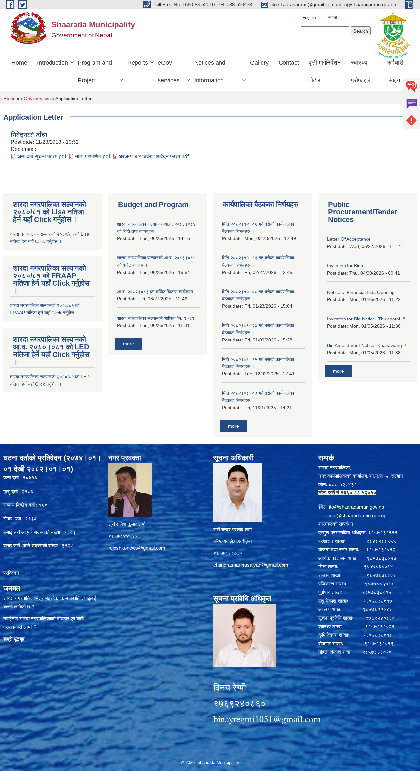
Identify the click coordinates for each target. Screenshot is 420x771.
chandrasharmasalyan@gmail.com (250, 565)
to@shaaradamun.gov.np (357, 507)
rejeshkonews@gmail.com (136, 548)
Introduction (52, 62)
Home (19, 62)
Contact (289, 62)
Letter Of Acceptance (349, 239)
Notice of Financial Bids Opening (361, 292)
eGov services (168, 71)
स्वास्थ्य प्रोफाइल (360, 71)
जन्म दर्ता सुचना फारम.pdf (41, 156)
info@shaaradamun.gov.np (357, 515)
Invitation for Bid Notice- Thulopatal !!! (366, 318)
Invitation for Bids (345, 265)
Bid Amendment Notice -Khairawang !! (366, 345)
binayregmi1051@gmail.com (267, 719)
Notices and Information (209, 71)
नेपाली (332, 17)
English (309, 17)
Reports (137, 62)
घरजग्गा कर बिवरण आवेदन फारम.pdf (154, 156)
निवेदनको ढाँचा (29, 135)
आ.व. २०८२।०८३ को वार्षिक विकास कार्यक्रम (155, 291)
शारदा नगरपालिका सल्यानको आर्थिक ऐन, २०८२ (155, 318)
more (128, 343)
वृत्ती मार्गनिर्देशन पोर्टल (325, 71)
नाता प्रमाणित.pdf (92, 156)
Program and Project (95, 71)
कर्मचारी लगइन (395, 71)
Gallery (259, 62)
